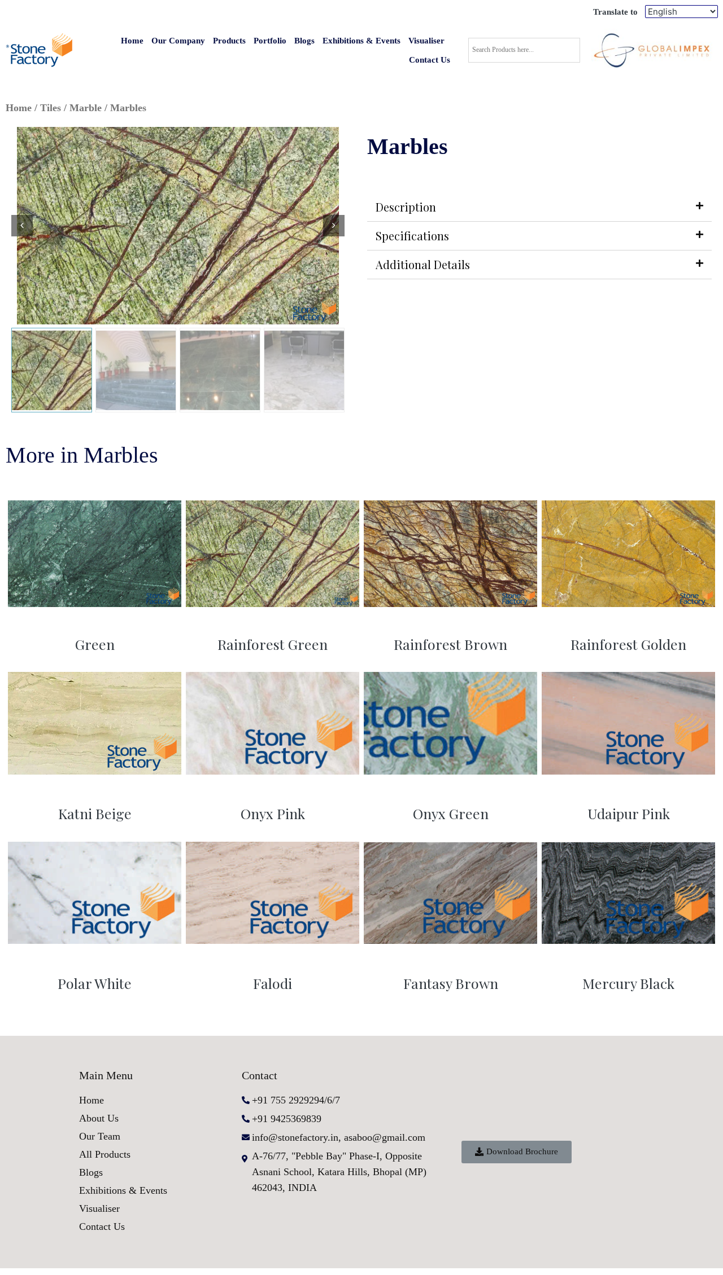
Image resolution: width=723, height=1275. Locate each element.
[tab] (539, 207)
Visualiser (426, 40)
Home (132, 40)
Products (229, 40)
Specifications (412, 235)
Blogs (304, 40)
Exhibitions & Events (361, 40)
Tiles (50, 107)
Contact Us (429, 59)
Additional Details (423, 264)
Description (406, 206)
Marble (85, 107)
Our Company (178, 40)
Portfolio (270, 40)
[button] (516, 1152)
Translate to (615, 11)
